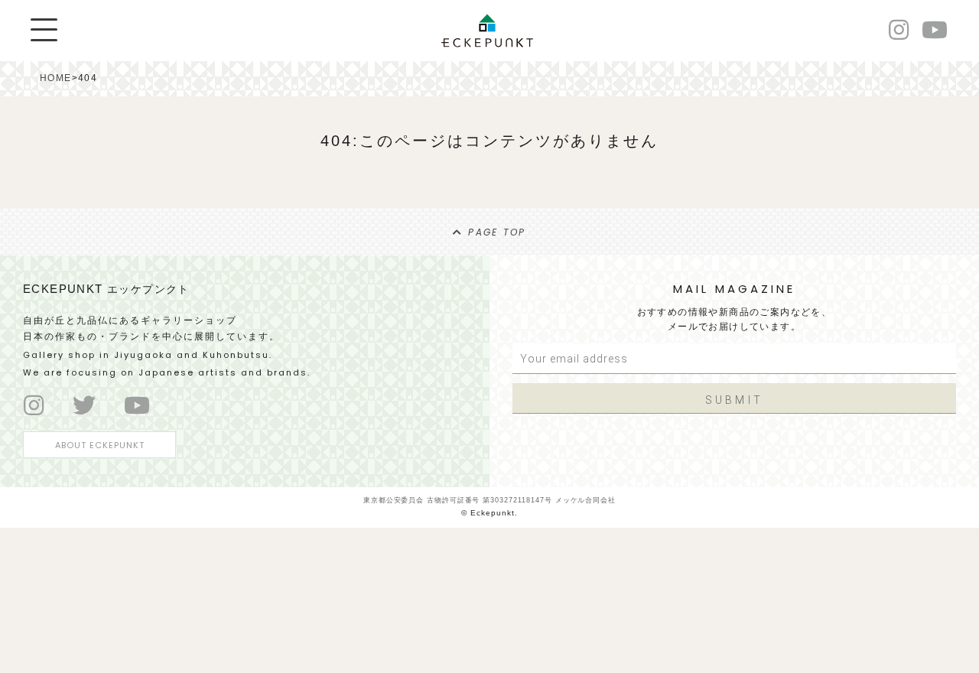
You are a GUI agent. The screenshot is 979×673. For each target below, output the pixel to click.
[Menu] (44, 29)
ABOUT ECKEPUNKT (100, 445)
